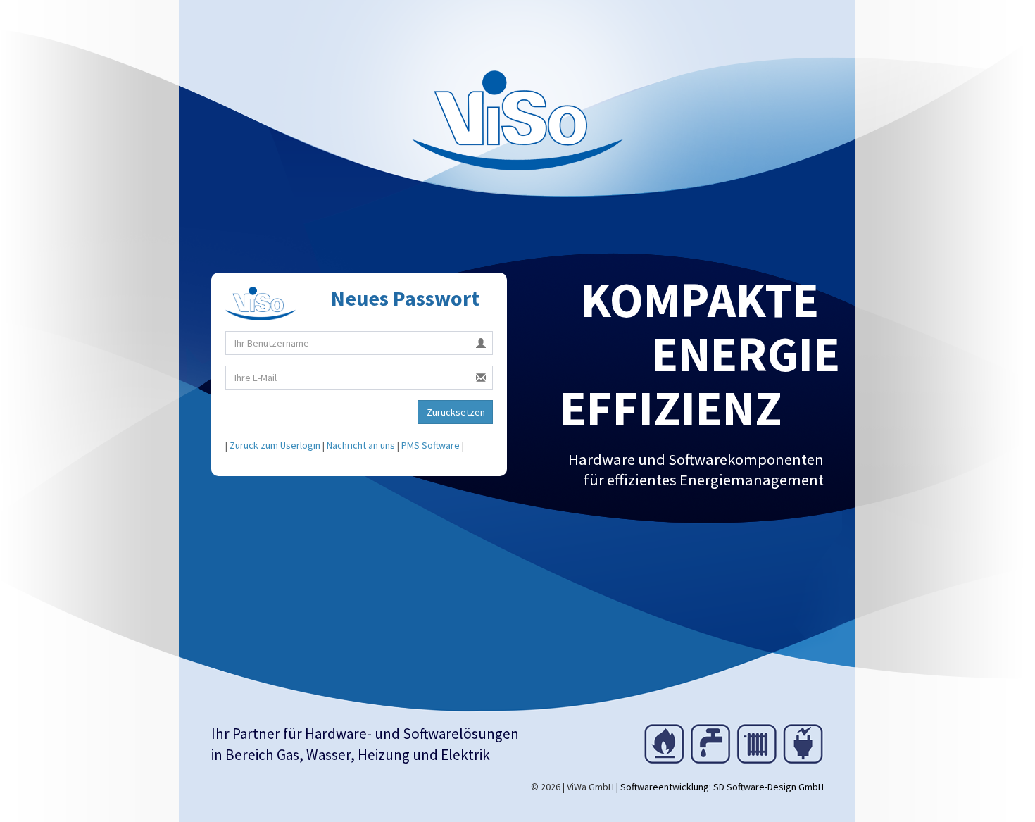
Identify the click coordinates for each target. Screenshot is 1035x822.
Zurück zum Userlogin (275, 445)
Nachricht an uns (361, 445)
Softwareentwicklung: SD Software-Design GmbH (722, 786)
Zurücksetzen (456, 412)
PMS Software (430, 445)
